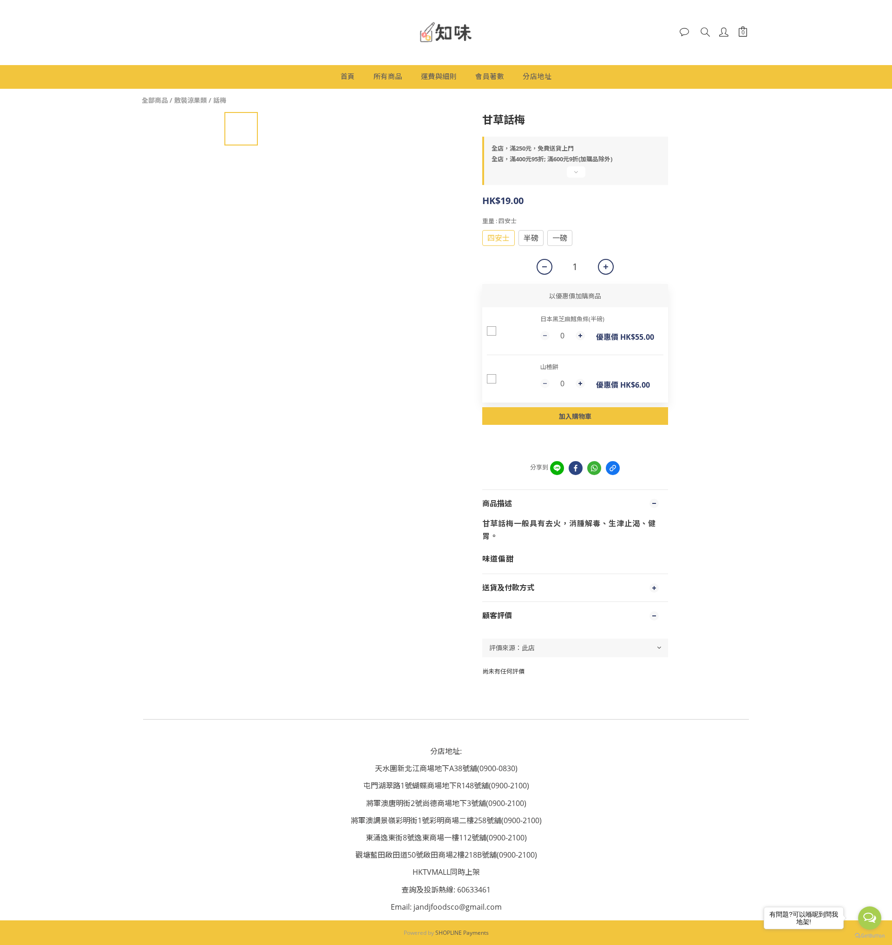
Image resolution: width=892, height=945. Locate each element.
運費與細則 (439, 76)
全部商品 (155, 100)
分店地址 (537, 76)
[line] (557, 468)
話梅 (219, 100)
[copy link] (613, 468)
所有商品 (388, 76)
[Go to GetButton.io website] (870, 935)
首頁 (348, 76)
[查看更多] (575, 175)
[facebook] (576, 468)
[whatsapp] (594, 468)
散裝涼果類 (190, 100)
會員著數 (489, 76)
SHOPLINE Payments (462, 933)
